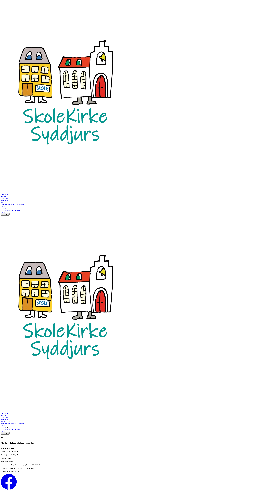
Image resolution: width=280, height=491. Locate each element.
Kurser (3, 206)
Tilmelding (4, 202)
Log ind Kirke (16, 210)
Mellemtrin (4, 196)
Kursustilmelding (18, 204)
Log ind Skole (6, 210)
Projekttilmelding (7, 204)
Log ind (3, 208)
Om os (3, 212)
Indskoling (4, 194)
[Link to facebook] (9, 489)
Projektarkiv (5, 200)
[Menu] (3, 410)
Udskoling (4, 198)
